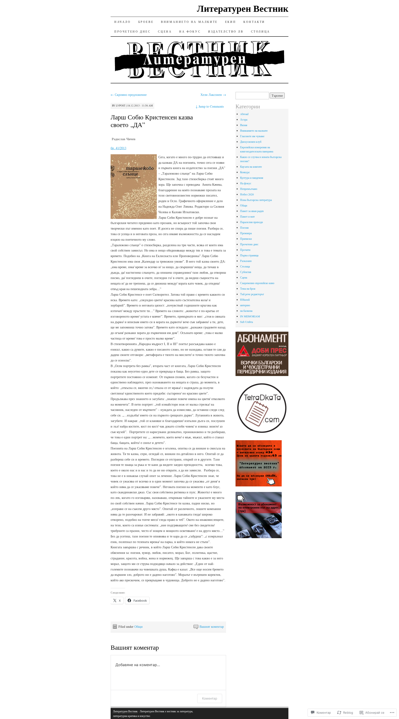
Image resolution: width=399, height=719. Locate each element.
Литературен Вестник (242, 8)
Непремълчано (248, 189)
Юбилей (245, 299)
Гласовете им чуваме (252, 136)
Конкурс (245, 172)
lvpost (120, 105)
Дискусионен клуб (250, 141)
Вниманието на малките (189, 22)
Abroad (244, 114)
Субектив (245, 272)
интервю (245, 305)
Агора (243, 119)
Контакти (254, 22)
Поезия (244, 227)
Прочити (245, 250)
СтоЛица (260, 31)
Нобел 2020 (247, 194)
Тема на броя (247, 288)
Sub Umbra (246, 322)
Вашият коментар (212, 626)
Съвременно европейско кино (257, 283)
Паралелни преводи (251, 222)
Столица (245, 266)
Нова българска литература (256, 200)
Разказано (246, 261)
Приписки (246, 238)
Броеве (146, 22)
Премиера (246, 233)
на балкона (246, 310)
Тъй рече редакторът (252, 294)
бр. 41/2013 (118, 148)
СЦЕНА (165, 31)
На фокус (190, 31)
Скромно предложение (129, 94)
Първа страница (249, 255)
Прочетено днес (132, 31)
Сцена (243, 277)
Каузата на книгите (251, 166)
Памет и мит (247, 216)
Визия (243, 125)
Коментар (209, 698)
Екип (230, 22)
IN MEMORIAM (250, 316)
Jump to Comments (210, 106)
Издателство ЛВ (225, 31)
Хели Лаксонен (213, 94)
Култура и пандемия (251, 177)
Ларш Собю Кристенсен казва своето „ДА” (152, 120)
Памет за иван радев (252, 211)
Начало (122, 22)
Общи (138, 626)
